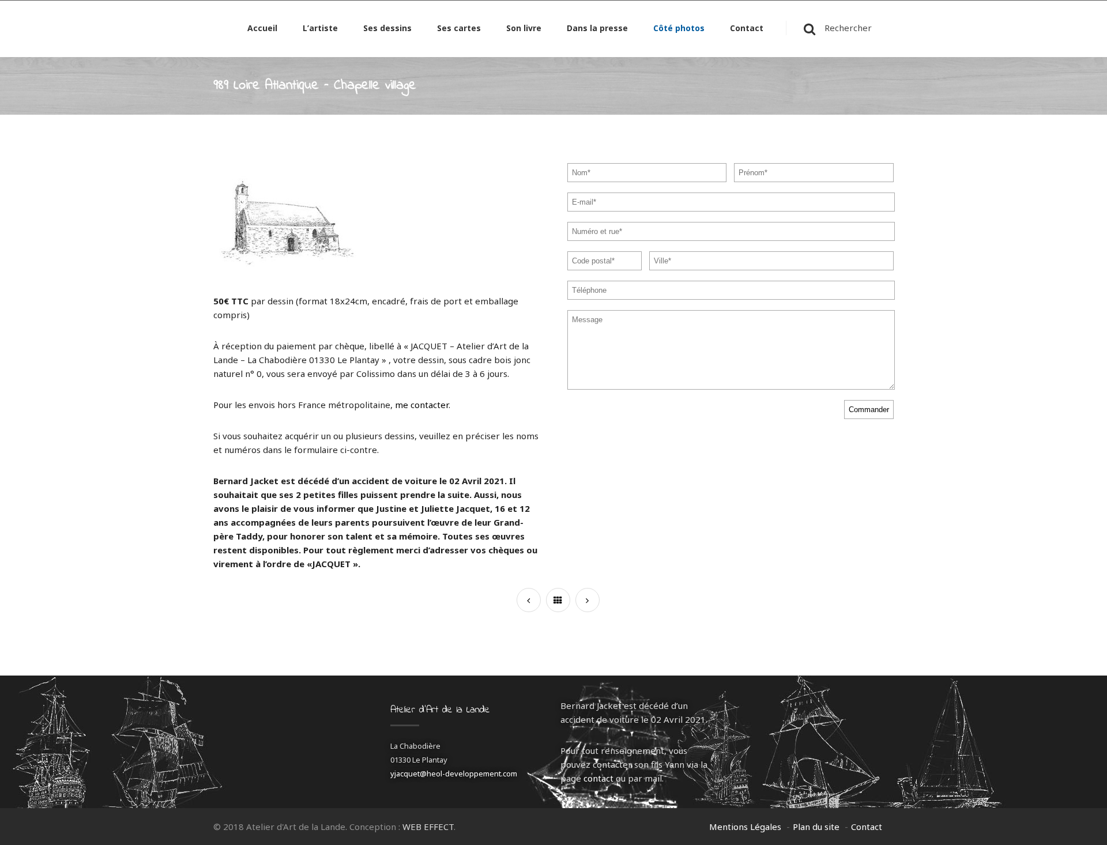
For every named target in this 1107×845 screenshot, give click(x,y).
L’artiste (320, 28)
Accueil (262, 28)
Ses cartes (459, 28)
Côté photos (679, 28)
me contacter (422, 404)
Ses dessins (387, 28)
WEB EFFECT (428, 826)
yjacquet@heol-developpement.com (453, 773)
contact (598, 778)
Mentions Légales (745, 826)
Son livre (523, 28)
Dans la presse (597, 28)
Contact (746, 28)
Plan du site (816, 826)
